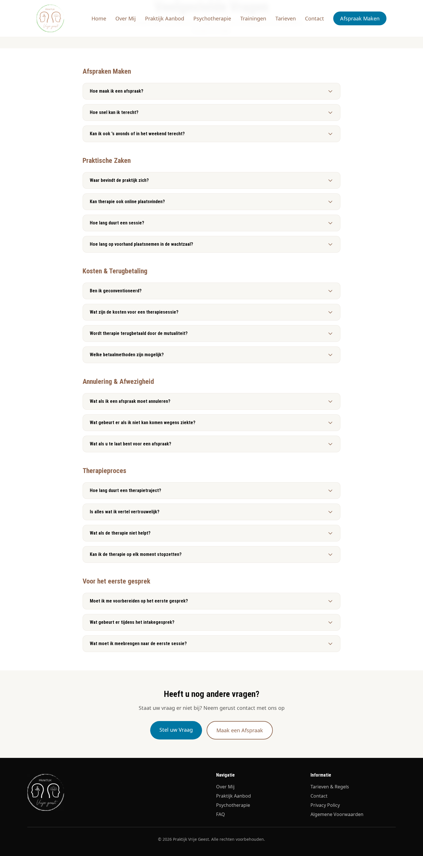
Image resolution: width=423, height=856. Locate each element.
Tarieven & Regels (329, 786)
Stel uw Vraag (176, 729)
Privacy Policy (325, 805)
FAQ (220, 814)
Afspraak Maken (360, 18)
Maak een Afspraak (239, 730)
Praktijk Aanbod (164, 18)
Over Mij (125, 18)
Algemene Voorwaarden (336, 814)
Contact (314, 18)
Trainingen (253, 18)
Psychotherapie (212, 18)
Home (99, 18)
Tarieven (285, 18)
